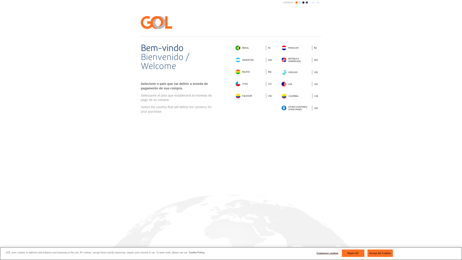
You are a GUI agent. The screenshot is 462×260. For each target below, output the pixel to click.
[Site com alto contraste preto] (303, 2)
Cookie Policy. (197, 252)
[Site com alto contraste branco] (300, 2)
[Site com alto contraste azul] (307, 2)
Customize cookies (327, 253)
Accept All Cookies (380, 253)
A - (313, 3)
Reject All (353, 253)
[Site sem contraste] (296, 2)
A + (318, 3)
